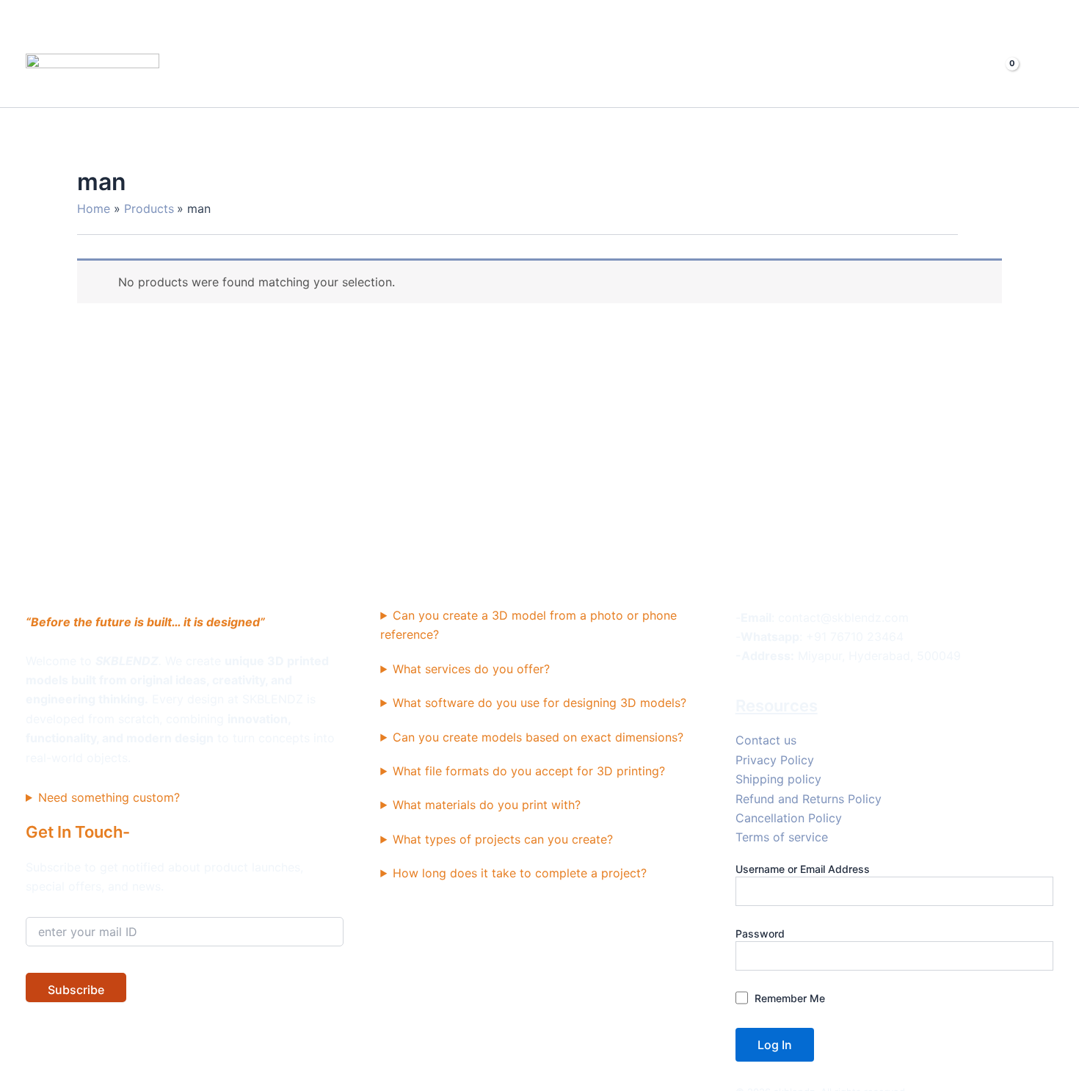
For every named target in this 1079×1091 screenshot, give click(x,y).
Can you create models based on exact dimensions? (538, 737)
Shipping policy (778, 779)
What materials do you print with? (487, 804)
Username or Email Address (802, 869)
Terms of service (781, 837)
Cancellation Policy (788, 818)
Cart (779, 74)
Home (674, 74)
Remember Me (788, 998)
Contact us (765, 740)
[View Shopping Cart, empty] (1001, 75)
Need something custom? (109, 797)
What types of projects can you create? (503, 839)
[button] (938, 75)
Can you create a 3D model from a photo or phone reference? (528, 625)
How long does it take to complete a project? (520, 873)
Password (760, 933)
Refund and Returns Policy (808, 798)
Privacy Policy (774, 760)
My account (847, 74)
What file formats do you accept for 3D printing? (529, 771)
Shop (729, 74)
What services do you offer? (471, 669)
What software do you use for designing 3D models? (539, 702)
